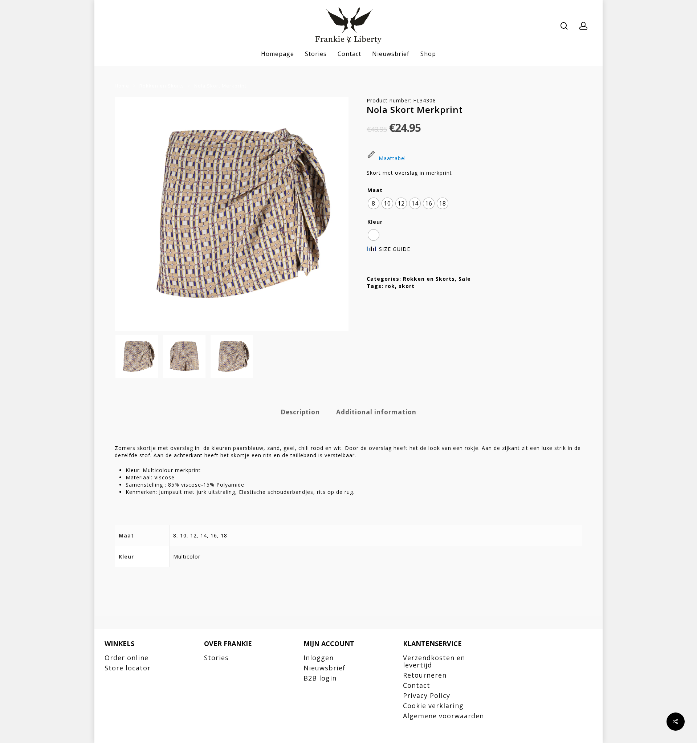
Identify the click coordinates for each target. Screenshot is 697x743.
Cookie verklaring (433, 705)
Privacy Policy (426, 695)
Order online (126, 657)
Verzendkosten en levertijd (434, 661)
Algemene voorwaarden (443, 715)
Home (122, 85)
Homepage (277, 54)
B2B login (320, 678)
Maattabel (392, 158)
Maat (375, 190)
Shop (428, 54)
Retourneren (425, 675)
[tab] (300, 412)
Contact (349, 54)
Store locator (128, 667)
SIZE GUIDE (394, 248)
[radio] (373, 203)
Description (300, 412)
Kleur (375, 221)
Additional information (376, 412)
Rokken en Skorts (161, 85)
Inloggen (318, 657)
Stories (316, 54)
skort (407, 286)
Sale (464, 278)
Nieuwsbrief (390, 54)
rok (390, 286)
